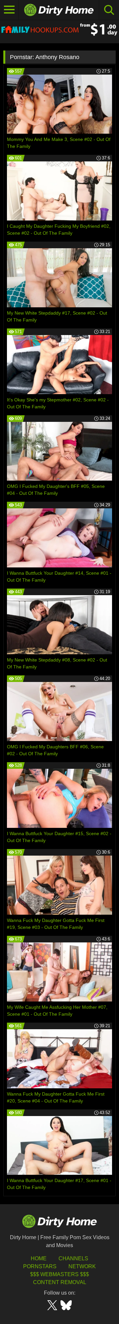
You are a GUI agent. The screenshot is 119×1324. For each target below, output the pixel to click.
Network (82, 1266)
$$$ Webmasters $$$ (59, 1274)
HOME (39, 1258)
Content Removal (59, 1282)
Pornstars (40, 1266)
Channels (73, 1258)
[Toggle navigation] (9, 10)
